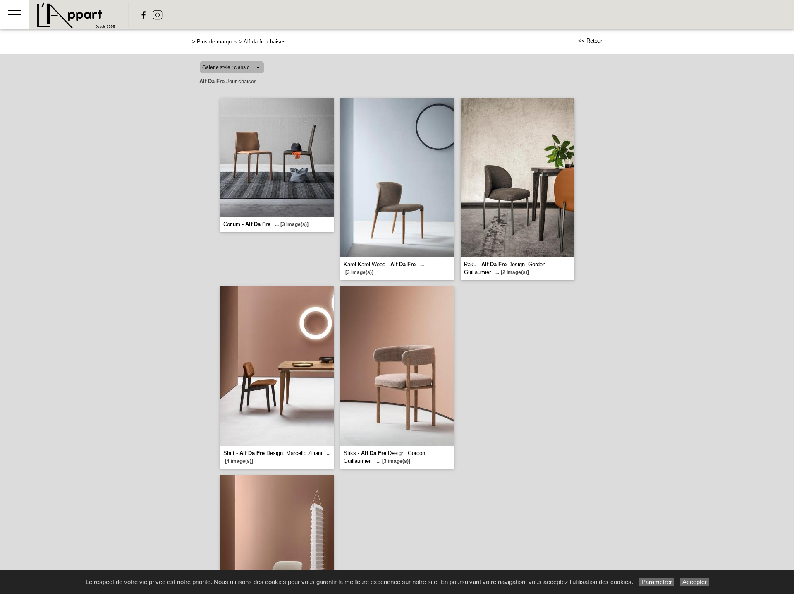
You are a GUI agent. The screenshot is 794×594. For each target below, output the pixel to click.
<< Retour (590, 41)
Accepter (694, 581)
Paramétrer (657, 581)
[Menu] (14, 14)
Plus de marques (217, 41)
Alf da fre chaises (265, 41)
